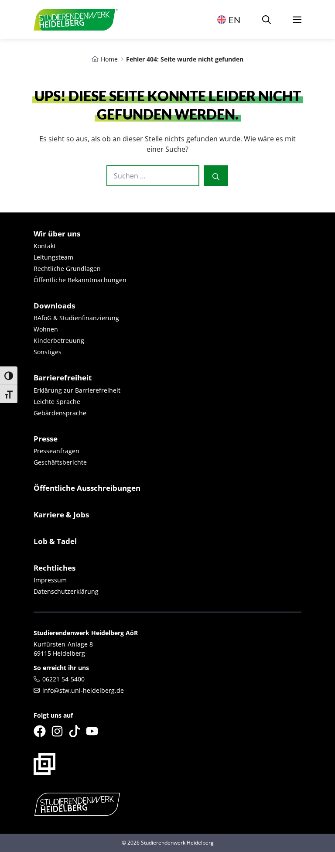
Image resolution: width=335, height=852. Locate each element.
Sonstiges (48, 352)
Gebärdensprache (60, 413)
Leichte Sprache (57, 401)
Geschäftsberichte (60, 462)
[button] (266, 20)
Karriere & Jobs (61, 515)
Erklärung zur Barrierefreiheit (77, 390)
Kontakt (45, 246)
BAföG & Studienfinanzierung (76, 318)
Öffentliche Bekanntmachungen (80, 280)
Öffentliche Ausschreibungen (87, 488)
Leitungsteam (53, 257)
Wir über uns (57, 234)
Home (109, 59)
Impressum (50, 580)
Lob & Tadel (55, 541)
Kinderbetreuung (59, 340)
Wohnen (46, 329)
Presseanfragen (56, 451)
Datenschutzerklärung (66, 591)
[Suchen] (216, 175)
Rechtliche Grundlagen (67, 268)
